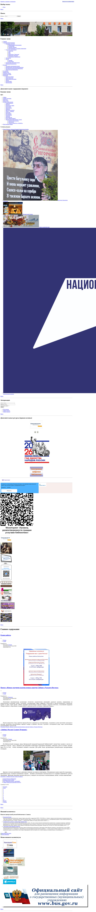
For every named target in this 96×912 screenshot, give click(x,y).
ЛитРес (7, 80)
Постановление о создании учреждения (17, 48)
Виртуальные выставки (11, 79)
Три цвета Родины (7, 817)
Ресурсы (5, 65)
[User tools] (1, 638)
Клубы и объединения (8, 102)
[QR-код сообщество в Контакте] (6, 580)
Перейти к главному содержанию (8, 1)
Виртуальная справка (8, 124)
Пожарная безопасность (11, 63)
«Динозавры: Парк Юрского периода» (11, 826)
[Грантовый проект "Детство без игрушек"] (6, 553)
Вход (4, 7)
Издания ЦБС (9, 81)
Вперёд (4, 800)
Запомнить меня (4, 405)
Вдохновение (9, 114)
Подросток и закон (10, 105)
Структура (10, 50)
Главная (5, 41)
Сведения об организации (9, 42)
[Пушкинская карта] (6, 590)
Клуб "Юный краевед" (11, 118)
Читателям (5, 75)
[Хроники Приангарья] (6, 594)
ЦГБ (9, 52)
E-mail (4, 641)
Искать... (2, 16)
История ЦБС (11, 46)
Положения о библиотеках (14, 56)
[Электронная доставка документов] (6, 563)
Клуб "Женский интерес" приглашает (11, 781)
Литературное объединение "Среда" (14, 119)
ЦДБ (9, 53)
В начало (5, 786)
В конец (5, 802)
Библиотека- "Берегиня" (13, 54)
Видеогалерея (9, 82)
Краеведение (6, 72)
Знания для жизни (7, 98)
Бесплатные (11, 61)
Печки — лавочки (10, 111)
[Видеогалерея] (6, 587)
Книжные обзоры (10, 76)
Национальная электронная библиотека (14, 67)
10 (3, 799)
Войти (2, 407)
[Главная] (36, 35)
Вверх (2, 9)
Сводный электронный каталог (13, 66)
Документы (8, 58)
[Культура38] (6, 621)
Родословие (8, 106)
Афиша (4, 97)
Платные (10, 60)
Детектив (8, 116)
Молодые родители (10, 110)
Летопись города (7, 73)
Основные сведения (10, 43)
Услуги (7, 59)
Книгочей (8, 112)
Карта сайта (5, 100)
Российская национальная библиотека (14, 68)
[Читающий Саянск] (8, 608)
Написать (9, 490)
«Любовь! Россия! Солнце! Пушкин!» (14, 730)
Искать (19, 16)
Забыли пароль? (6, 411)
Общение (8, 109)
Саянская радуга (9, 103)
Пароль (2, 404)
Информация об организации (14, 45)
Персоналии (11, 122)
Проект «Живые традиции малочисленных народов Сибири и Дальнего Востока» (30, 687)
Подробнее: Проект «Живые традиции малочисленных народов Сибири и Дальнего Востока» (22, 726)
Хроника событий (12, 47)
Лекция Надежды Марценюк (9, 778)
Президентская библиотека (12, 69)
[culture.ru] (6, 541)
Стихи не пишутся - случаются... (15, 123)
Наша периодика (9, 77)
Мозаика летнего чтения (8, 780)
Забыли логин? (6, 410)
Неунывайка (8, 113)
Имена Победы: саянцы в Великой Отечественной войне (16, 129)
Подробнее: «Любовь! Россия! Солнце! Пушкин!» (12, 776)
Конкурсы (5, 99)
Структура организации (11, 49)
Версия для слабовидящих (68, 1)
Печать (4, 640)
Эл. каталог (5, 70)
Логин (2, 403)
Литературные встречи (13, 120)
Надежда (8, 104)
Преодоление (9, 107)
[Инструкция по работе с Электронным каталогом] (6, 601)
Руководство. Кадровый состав (13, 62)
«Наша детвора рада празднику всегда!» (12, 782)
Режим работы (6, 635)
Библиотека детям (7, 74)
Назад (4, 787)
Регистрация (6, 409)
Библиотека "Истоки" (13, 55)
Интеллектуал (9, 117)
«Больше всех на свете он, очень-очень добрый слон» (15, 821)
